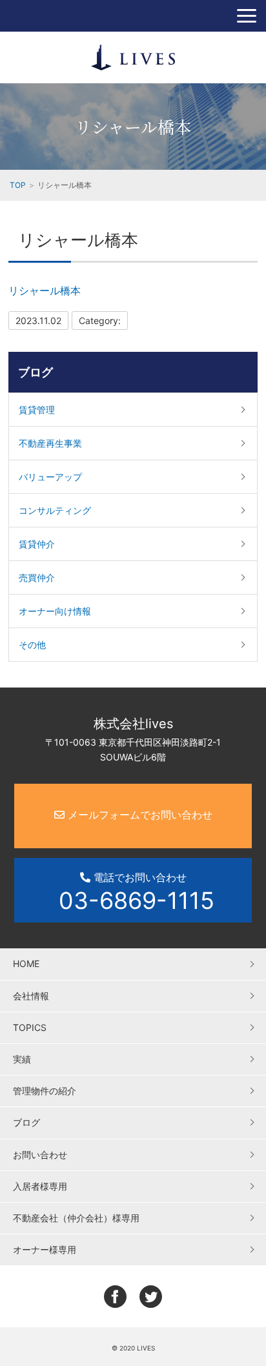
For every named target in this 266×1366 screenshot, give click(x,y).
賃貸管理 (37, 409)
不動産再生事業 (50, 443)
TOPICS (29, 1027)
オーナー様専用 (44, 1249)
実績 (22, 1059)
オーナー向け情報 (55, 611)
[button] (246, 15)
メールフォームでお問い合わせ (138, 814)
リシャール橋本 (44, 290)
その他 (32, 644)
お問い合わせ (40, 1154)
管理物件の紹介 (44, 1090)
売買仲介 (37, 577)
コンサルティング (55, 510)
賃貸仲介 (37, 543)
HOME (26, 963)
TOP (18, 185)
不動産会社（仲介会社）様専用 (76, 1217)
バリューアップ (50, 476)
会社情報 (31, 995)
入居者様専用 (40, 1186)
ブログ (35, 372)
